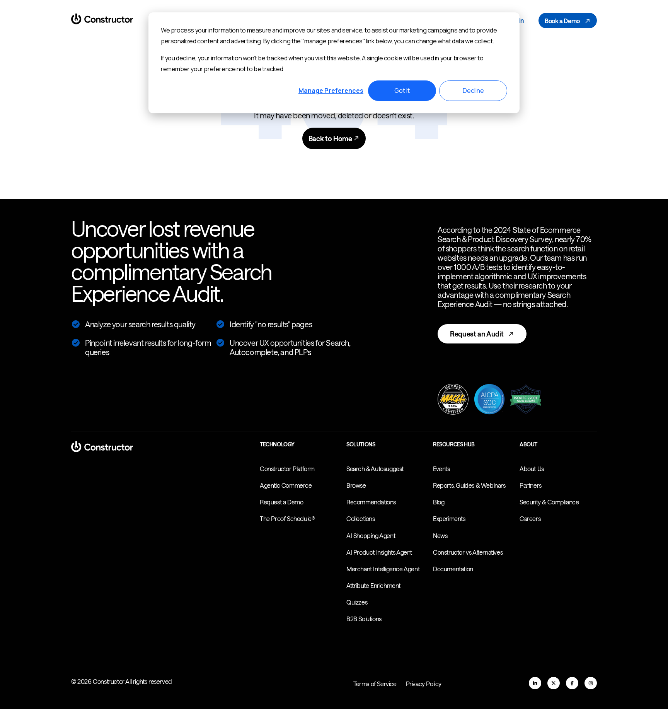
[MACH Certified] (453, 400)
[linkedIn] (535, 683)
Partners (531, 485)
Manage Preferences (330, 90)
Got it (402, 90)
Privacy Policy (423, 683)
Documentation (453, 568)
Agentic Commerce (286, 485)
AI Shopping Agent (370, 535)
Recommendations (371, 502)
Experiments (449, 518)
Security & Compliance (549, 502)
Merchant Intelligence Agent (382, 568)
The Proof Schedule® (287, 518)
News (440, 535)
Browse (356, 485)
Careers (530, 518)
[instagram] (590, 683)
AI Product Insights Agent (379, 552)
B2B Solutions (364, 618)
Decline (473, 90)
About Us (532, 468)
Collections (360, 518)
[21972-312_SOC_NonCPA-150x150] (489, 400)
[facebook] (572, 683)
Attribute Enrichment (373, 585)
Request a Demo (281, 502)
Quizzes (356, 602)
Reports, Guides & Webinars (469, 485)
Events (441, 468)
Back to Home (330, 138)
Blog (438, 502)
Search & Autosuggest (375, 468)
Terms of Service (375, 683)
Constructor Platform (287, 468)
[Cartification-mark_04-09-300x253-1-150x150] (525, 400)
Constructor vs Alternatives (468, 552)
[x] (553, 683)
